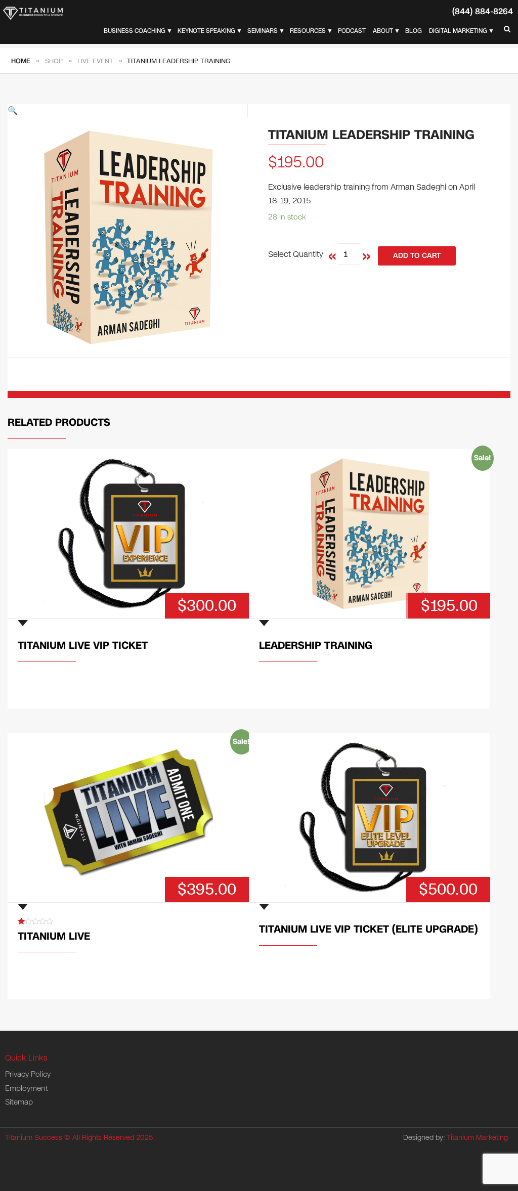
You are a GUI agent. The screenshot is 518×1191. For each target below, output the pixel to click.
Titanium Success (33, 1137)
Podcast (352, 31)
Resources (308, 31)
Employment (26, 1088)
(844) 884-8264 (482, 11)
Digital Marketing (458, 31)
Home (20, 61)
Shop (54, 61)
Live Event (95, 61)
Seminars (262, 31)
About (383, 31)
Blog (413, 31)
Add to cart (417, 255)
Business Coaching (134, 31)
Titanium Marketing (477, 1137)
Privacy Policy (28, 1074)
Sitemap (19, 1102)
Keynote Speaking (206, 31)
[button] (128, 111)
